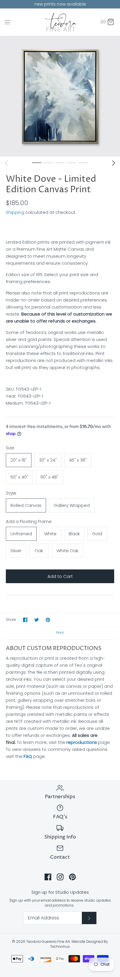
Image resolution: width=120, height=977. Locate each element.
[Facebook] (48, 877)
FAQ (28, 756)
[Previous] (6, 163)
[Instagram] (60, 877)
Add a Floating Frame (29, 521)
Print (60, 632)
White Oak (67, 551)
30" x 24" (48, 460)
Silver (16, 551)
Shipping (15, 212)
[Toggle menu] (7, 22)
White (50, 534)
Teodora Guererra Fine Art (48, 941)
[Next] (113, 163)
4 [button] (71, 162)
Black (74, 534)
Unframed (21, 534)
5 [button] (83, 162)
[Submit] (89, 918)
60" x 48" (49, 477)
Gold (97, 534)
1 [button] (37, 162)
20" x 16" (18, 460)
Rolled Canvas (25, 505)
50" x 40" (19, 477)
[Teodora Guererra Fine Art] (60, 22)
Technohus (60, 946)
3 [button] (60, 162)
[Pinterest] (72, 877)
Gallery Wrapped (72, 505)
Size (10, 448)
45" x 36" (78, 460)
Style (11, 493)
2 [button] (48, 162)
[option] (60, 96)
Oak (39, 551)
